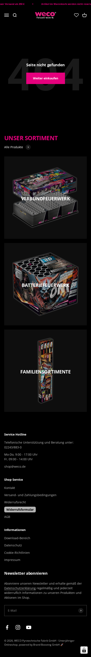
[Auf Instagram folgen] (18, 627)
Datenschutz (13, 545)
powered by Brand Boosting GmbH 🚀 (41, 644)
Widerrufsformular (20, 510)
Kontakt (9, 488)
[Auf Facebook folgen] (7, 627)
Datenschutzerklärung (20, 588)
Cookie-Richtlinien (17, 553)
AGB (7, 517)
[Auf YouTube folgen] (29, 627)
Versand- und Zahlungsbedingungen (30, 495)
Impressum (12, 560)
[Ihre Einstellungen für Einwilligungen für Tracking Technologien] (84, 650)
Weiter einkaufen (45, 78)
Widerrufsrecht (15, 502)
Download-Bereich (17, 538)
